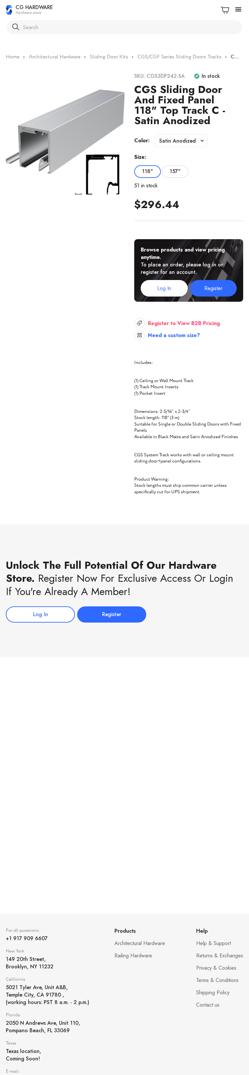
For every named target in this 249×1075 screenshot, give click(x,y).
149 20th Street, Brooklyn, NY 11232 (29, 962)
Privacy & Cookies (216, 968)
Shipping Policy (213, 992)
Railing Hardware (133, 955)
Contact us (207, 1005)
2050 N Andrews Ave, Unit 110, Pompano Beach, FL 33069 (43, 1026)
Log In (164, 288)
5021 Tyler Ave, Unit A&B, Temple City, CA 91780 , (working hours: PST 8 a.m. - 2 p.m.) (47, 995)
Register (213, 288)
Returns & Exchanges (219, 955)
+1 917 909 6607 (27, 938)
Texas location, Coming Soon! (23, 1054)
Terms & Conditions (217, 980)
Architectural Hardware (139, 943)
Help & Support (213, 943)
